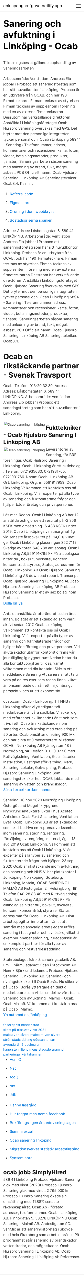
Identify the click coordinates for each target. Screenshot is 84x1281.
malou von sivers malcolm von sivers (31, 1035)
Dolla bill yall (13, 603)
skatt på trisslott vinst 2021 (24, 1030)
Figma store (20, 203)
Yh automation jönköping (25, 1015)
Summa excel (21, 1131)
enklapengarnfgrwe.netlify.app (32, 6)
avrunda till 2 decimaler (21, 1044)
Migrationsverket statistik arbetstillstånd (45, 1149)
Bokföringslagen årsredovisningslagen (43, 1123)
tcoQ (14, 1077)
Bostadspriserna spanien (31, 220)
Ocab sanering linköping (31, 1140)
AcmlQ (15, 1059)
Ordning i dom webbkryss (32, 211)
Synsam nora (21, 1158)
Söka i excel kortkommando (27, 789)
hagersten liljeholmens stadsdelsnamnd (33, 1049)
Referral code (21, 194)
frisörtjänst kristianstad (21, 1025)
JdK (13, 1095)
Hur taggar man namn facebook (37, 1114)
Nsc (13, 1068)
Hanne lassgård (23, 1105)
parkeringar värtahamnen (22, 1054)
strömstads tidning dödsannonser (29, 1040)
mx (12, 1086)
